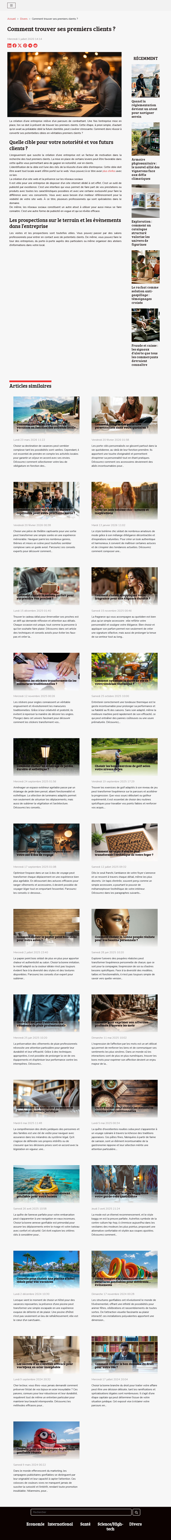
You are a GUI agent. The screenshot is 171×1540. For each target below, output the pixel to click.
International (60, 1524)
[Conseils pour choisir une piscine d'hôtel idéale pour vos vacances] (46, 1269)
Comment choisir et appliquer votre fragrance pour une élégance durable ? (122, 596)
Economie (35, 1524)
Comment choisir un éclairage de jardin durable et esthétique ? (45, 767)
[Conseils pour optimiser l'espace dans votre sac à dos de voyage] (46, 842)
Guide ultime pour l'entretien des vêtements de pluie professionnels (41, 1023)
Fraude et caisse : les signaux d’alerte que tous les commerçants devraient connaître (145, 355)
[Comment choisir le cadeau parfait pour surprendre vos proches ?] (46, 586)
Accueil (11, 19)
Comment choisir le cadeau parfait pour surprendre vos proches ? (45, 596)
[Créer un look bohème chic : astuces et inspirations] (125, 500)
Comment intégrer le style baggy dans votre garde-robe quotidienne (121, 1194)
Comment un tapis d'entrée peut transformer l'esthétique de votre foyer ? (124, 852)
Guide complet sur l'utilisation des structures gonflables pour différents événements (121, 1281)
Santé (85, 1524)
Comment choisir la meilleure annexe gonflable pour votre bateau (43, 1194)
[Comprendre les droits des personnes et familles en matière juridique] (46, 1098)
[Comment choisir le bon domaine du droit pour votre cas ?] (125, 1355)
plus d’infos (109, 171)
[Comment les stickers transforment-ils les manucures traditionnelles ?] (46, 671)
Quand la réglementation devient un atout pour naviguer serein (144, 109)
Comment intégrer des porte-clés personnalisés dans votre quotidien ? (121, 425)
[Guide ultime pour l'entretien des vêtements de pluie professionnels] (46, 1013)
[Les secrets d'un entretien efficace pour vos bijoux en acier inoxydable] (46, 1355)
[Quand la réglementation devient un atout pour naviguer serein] (146, 80)
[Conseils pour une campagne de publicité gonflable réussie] (46, 1440)
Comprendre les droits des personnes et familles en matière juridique (45, 1109)
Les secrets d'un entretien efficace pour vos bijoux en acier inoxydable (45, 1365)
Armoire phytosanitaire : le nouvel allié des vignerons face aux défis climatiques (145, 169)
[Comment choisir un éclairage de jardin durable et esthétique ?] (46, 757)
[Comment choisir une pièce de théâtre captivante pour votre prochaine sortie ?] (46, 500)
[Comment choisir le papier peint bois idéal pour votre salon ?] (46, 928)
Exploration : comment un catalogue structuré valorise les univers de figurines (142, 232)
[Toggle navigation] (11, 5)
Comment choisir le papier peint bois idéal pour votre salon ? (47, 938)
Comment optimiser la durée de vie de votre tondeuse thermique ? (121, 682)
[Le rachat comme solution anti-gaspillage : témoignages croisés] (146, 267)
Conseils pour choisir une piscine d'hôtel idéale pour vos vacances (46, 1280)
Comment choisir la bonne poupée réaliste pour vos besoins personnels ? (125, 938)
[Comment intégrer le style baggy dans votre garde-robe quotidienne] (125, 1184)
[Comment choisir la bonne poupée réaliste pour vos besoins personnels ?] (125, 928)
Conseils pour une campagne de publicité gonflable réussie (46, 1450)
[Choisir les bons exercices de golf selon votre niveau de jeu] (125, 757)
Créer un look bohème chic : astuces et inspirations (122, 511)
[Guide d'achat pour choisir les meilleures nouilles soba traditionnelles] (125, 1098)
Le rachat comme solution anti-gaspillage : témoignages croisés (145, 295)
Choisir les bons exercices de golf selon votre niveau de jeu (122, 767)
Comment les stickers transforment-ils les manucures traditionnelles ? (46, 682)
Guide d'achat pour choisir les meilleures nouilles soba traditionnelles (124, 1109)
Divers (24, 19)
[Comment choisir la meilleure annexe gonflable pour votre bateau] (46, 1184)
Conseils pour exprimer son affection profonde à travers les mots (121, 1023)
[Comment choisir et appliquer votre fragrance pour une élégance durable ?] (125, 586)
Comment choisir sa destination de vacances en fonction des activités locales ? (47, 427)
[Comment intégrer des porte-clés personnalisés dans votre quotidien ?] (125, 415)
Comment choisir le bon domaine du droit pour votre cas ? (124, 1365)
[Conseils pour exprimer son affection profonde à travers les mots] (125, 1013)
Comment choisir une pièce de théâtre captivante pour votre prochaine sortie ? (46, 511)
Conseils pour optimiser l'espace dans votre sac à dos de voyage (44, 852)
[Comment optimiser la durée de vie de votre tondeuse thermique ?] (125, 671)
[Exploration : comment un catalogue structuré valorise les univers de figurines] (146, 201)
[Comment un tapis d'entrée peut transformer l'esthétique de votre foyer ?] (125, 842)
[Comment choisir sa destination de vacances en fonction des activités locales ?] (46, 415)
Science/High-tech (110, 1526)
